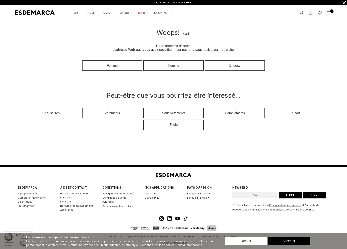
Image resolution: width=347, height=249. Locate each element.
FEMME (290, 195)
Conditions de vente (114, 197)
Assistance (66, 209)
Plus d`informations (189, 245)
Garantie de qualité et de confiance (74, 195)
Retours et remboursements (77, 205)
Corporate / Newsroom (31, 197)
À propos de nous (28, 193)
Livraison (65, 201)
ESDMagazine (26, 205)
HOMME (314, 195)
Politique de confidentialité (118, 193)
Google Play (152, 197)
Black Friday (25, 201)
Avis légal (108, 201)
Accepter (289, 241)
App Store (151, 193)
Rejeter (246, 241)
